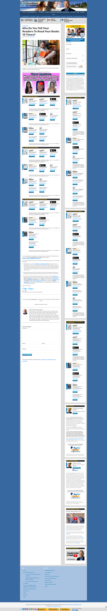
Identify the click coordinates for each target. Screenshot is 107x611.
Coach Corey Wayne (31, 36)
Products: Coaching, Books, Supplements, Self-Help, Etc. (57, 12)
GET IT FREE (32, 156)
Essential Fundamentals (78, 16)
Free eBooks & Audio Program (29, 20)
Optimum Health (70, 16)
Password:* (68, 53)
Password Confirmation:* (72, 58)
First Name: (68, 44)
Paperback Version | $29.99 (77, 190)
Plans (53, 14)
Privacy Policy (70, 604)
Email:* (67, 49)
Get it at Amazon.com (33, 103)
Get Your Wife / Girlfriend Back (46, 16)
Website (24, 349)
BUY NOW (31, 119)
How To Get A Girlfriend (56, 16)
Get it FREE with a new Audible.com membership (77, 106)
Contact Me (73, 12)
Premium (82, 12)
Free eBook (41, 12)
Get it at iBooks (42, 118)
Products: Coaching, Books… (29, 589)
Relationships (63, 16)
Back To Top (78, 604)
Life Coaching (32, 16)
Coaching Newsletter (25, 16)
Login (78, 12)
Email (43, 343)
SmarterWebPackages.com (56, 605)
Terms (74, 604)
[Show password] (83, 56)
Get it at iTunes (53, 103)
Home (24, 12)
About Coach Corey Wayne (31, 581)
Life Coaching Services (31, 12)
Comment (25, 328)
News (84, 16)
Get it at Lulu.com (53, 117)
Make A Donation (53, 20)
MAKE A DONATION (77, 467)
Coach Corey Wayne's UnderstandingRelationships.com (30, 3)
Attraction (38, 16)
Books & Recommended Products (68, 20)
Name (24, 343)
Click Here (78, 75)
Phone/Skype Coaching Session (41, 20)
